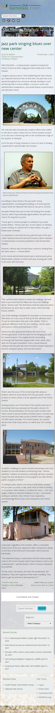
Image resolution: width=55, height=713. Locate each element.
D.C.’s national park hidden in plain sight (21, 638)
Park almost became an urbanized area (21, 645)
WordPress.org (45, 697)
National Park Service (14, 689)
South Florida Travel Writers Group (19, 685)
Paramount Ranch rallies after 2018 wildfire (23, 666)
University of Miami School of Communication (30, 710)
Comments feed (45, 693)
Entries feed (44, 689)
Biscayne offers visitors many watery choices (23, 652)
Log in (41, 685)
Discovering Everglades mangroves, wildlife (23, 659)
